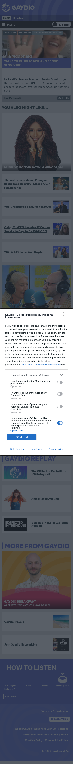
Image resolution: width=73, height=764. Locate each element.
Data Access (36, 449)
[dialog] (36, 382)
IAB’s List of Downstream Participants (41, 364)
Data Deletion (17, 449)
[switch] (60, 382)
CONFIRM (21, 437)
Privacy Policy (55, 449)
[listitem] (36, 375)
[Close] (66, 315)
